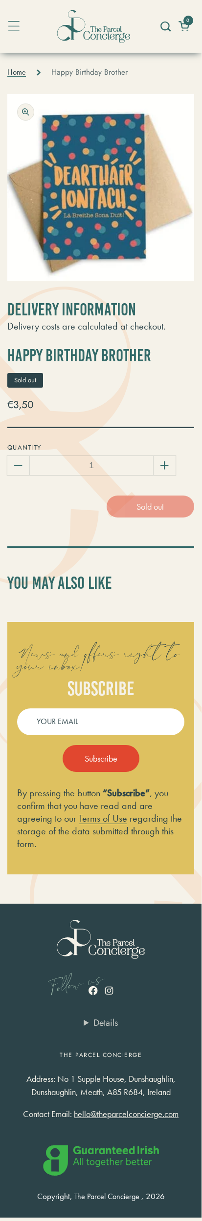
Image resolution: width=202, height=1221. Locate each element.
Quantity (24, 447)
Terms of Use (103, 818)
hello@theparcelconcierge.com (126, 1113)
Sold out (150, 506)
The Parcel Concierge (106, 1196)
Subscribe (101, 758)
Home (16, 72)
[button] (165, 26)
